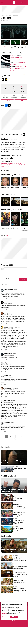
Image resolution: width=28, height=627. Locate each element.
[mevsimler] (2, 302)
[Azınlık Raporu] (2, 354)
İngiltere (17, 57)
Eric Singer (13, 64)
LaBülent (6, 422)
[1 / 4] (5, 201)
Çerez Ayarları (5, 616)
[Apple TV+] (3, 79)
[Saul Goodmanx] (2, 327)
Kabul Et (14, 616)
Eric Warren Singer (20, 62)
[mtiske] (2, 376)
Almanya (12, 57)
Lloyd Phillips (16, 68)
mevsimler (7, 302)
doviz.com (14, 620)
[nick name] (2, 401)
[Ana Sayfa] (14, 2)
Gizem (19, 52)
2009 (11, 56)
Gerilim (9, 52)
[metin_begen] (2, 313)
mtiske (6, 375)
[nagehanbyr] (2, 388)
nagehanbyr (7, 388)
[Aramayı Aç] (5, 2)
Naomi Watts (4, 163)
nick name (7, 400)
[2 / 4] (15, 201)
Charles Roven (19, 66)
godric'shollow (8, 289)
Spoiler (8, 279)
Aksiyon (3, 52)
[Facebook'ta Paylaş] (6, 105)
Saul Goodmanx (8, 327)
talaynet (6, 363)
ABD (21, 57)
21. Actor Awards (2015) (14, 163)
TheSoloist (8, 235)
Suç (14, 52)
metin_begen (8, 313)
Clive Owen (3, 165)
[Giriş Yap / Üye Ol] (22, 2)
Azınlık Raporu (8, 353)
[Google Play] (6, 79)
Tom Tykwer (20, 60)
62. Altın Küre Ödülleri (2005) (14, 165)
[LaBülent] (2, 423)
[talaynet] (2, 363)
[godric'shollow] (2, 290)
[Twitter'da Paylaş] (9, 105)
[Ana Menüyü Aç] (2, 2)
